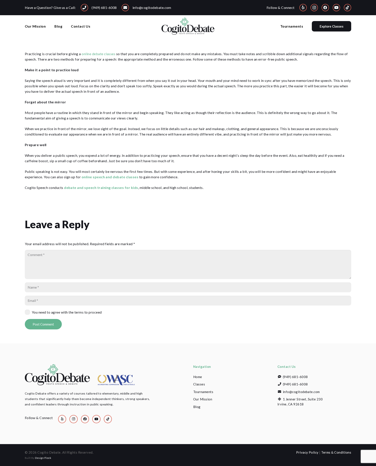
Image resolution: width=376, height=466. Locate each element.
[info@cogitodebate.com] (125, 7)
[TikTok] (347, 7)
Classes (199, 384)
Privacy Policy (307, 452)
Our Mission (202, 399)
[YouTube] (336, 7)
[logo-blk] (188, 26)
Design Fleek (43, 457)
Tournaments (203, 392)
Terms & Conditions (336, 452)
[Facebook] (325, 7)
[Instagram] (314, 7)
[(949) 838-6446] (84, 7)
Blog (197, 407)
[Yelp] (303, 7)
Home (197, 377)
